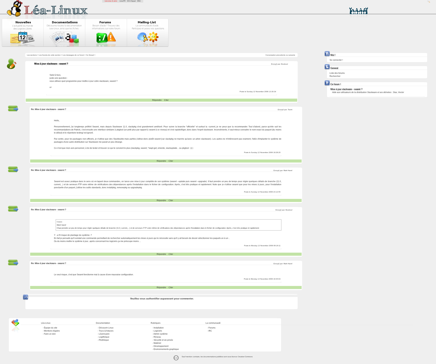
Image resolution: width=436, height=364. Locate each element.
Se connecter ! (336, 60)
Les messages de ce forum (73, 55)
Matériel (157, 343)
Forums (211, 328)
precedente (280, 55)
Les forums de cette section (50, 55)
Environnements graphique (166, 349)
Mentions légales (52, 331)
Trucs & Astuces (106, 331)
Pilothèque (104, 340)
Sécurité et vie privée (163, 340)
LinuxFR (123, 1)
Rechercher (335, 76)
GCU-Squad (131, 1)
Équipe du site (50, 328)
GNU (139, 1)
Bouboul (284, 64)
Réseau (157, 337)
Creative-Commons (245, 357)
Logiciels (158, 331)
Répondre (157, 100)
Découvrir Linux (106, 328)
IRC (210, 331)
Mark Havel (288, 170)
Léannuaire (104, 334)
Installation (159, 328)
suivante (292, 55)
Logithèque (104, 337)
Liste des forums (337, 73)
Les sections (32, 55)
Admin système (160, 334)
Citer (166, 100)
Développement (161, 346)
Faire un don (50, 334)
